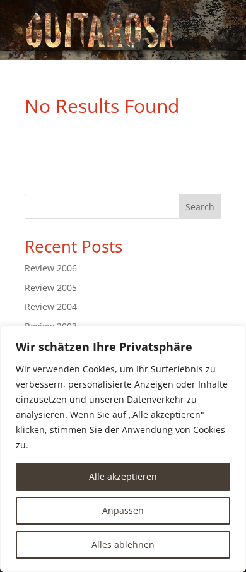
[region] (123, 449)
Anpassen (123, 510)
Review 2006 (51, 268)
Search (199, 207)
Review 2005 (51, 288)
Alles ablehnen (123, 545)
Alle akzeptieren (123, 476)
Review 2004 (51, 307)
